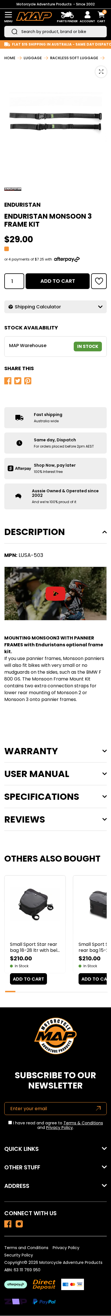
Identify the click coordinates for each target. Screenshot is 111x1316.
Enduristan (22, 204)
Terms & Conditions (83, 1123)
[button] (99, 281)
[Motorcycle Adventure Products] (33, 17)
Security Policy (18, 1255)
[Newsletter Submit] (98, 1108)
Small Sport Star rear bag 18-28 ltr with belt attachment (34, 947)
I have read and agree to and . (57, 1125)
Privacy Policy (59, 1127)
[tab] (10, 991)
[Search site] (14, 31)
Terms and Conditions (26, 1248)
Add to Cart (57, 280)
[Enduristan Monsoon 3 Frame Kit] (7, 1223)
